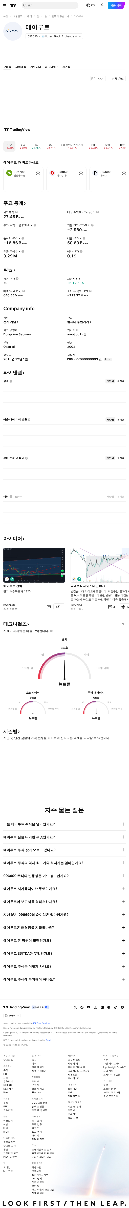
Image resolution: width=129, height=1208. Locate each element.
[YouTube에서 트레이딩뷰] (88, 1007)
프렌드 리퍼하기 (76, 1067)
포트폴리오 (9, 1142)
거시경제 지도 (10, 1153)
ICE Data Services (41, 1023)
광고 (105, 1084)
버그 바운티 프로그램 (43, 1189)
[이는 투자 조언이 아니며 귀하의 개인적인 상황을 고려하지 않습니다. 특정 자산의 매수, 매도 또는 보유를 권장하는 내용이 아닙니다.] (51, 630)
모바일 (6, 1167)
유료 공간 (73, 1117)
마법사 (71, 1110)
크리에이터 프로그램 (79, 1070)
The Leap (37, 1092)
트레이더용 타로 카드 (43, 1153)
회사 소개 (37, 1120)
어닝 (5, 1124)
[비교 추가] (38, 173)
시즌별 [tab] (66, 67)
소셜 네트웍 (74, 1059)
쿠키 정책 (37, 1178)
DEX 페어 (8, 1088)
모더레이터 (74, 1078)
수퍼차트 (8, 1059)
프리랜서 (72, 1113)
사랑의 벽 (73, 1063)
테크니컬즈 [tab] (51, 67)
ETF (5, 1073)
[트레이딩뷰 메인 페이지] (13, 5)
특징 (34, 1059)
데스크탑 (8, 1171)
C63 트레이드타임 (41, 1156)
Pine (5, 1092)
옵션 (5, 1149)
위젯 (105, 1059)
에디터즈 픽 (74, 1096)
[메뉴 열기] (5, 5)
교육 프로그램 (110, 1096)
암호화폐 (8, 1081)
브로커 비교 (38, 1088)
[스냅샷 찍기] (93, 78)
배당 (5, 1128)
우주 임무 (37, 1124)
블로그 (35, 1128)
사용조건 (36, 1167)
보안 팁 (35, 1185)
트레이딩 (72, 1088)
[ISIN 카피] (100, 359)
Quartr (49, 1040)
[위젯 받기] (100, 78)
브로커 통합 (109, 1088)
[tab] (110, 381)
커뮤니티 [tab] (35, 67)
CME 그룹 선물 (40, 1102)
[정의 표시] (16, 212)
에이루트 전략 (12, 586)
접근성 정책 (38, 1182)
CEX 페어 (8, 1084)
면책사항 (36, 1171)
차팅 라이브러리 (111, 1063)
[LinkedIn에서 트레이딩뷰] (102, 1007)
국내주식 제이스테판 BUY (88, 586)
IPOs (6, 1131)
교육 (70, 1092)
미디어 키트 (38, 1139)
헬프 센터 (37, 1131)
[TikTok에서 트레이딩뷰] (115, 1007)
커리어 (35, 1135)
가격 (34, 1063)
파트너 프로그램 (111, 1092)
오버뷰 (35, 1081)
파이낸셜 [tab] (20, 67)
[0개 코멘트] (48, 606)
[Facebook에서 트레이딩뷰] (82, 1007)
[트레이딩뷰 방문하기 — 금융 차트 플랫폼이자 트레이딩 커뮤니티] (17, 129)
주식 (5, 1070)
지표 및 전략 (74, 1106)
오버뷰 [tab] (7, 67)
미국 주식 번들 (39, 1110)
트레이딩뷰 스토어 (41, 1149)
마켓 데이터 (38, 1067)
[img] (76, 36)
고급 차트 (108, 1070)
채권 (5, 1077)
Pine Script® (10, 1156)
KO (93, 5)
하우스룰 (72, 1074)
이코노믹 (8, 1120)
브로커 (35, 1084)
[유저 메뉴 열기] (102, 5)
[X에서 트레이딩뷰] (75, 1007)
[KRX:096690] (7, 579)
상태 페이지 (38, 1193)
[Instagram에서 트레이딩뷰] (95, 1007)
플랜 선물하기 (39, 1070)
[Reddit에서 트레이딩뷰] (122, 1007)
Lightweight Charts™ (114, 1067)
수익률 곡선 (9, 1145)
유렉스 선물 (38, 1106)
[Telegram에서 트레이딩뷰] (108, 1007)
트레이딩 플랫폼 (111, 1074)
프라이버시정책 (40, 1174)
